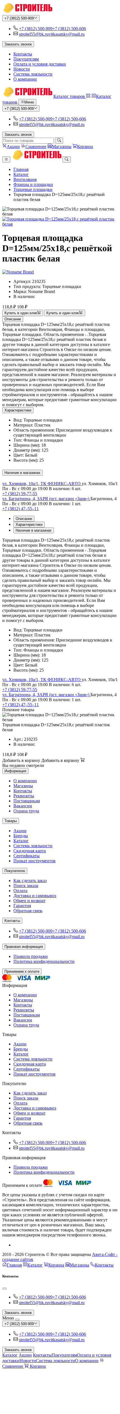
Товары (10, 821)
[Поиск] (59, 140)
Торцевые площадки (32, 189)
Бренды (20, 835)
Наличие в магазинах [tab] (34, 530)
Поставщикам (26, 800)
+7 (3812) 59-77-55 (19, 493)
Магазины (23, 785)
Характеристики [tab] (29, 524)
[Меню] (6, 159)
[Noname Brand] (18, 272)
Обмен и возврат (29, 900)
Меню (29, 102)
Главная (20, 169)
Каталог (21, 174)
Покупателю (14, 871)
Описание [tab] (24, 519)
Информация (15, 771)
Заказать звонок (18, 44)
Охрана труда (26, 810)
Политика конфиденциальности (44, 961)
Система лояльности (32, 74)
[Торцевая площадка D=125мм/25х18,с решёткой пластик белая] (60, 222)
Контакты (22, 54)
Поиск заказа (25, 885)
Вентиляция (25, 179)
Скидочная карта (29, 850)
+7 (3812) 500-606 (69, 28)
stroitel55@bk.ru (34, 34)
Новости (21, 69)
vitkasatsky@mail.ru (67, 34)
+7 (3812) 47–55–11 (20, 508)
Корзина (56, 1265)
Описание (12, 319)
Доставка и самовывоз (34, 895)
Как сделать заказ (30, 880)
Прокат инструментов (34, 860)
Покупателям (26, 59)
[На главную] (27, 12)
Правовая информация (23, 947)
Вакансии (22, 805)
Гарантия (22, 905)
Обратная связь (27, 910)
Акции (20, 830)
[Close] (4, 1288)
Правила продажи (30, 956)
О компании (25, 79)
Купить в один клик (20, 313)
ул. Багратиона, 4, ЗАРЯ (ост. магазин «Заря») (46, 498)
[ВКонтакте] (15, 1245)
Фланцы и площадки (33, 184)
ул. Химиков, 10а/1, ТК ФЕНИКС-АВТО (42, 483)
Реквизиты (23, 795)
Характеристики (17, 410)
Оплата (20, 890)
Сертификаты (26, 855)
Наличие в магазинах (22, 473)
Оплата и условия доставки (39, 64)
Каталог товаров (69, 96)
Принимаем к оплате (21, 971)
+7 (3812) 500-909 (19, 18)
